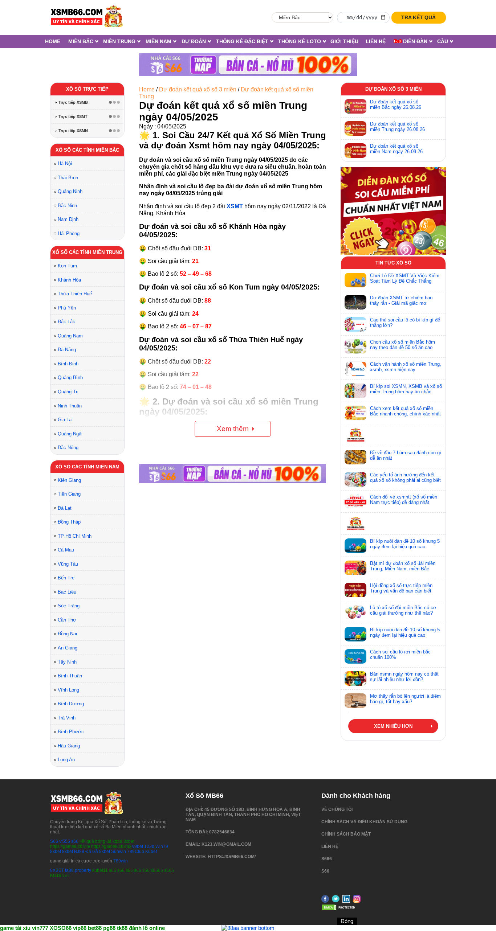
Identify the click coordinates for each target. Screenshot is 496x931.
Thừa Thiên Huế (75, 293)
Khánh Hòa (69, 280)
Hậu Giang (69, 746)
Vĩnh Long (68, 690)
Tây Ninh (67, 662)
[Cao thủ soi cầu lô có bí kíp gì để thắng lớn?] (355, 324)
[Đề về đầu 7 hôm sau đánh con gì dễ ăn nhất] (355, 457)
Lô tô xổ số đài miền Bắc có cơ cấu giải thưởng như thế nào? (403, 610)
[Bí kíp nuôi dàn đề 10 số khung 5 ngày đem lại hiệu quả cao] (355, 545)
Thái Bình (68, 177)
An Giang (67, 648)
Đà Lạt (65, 508)
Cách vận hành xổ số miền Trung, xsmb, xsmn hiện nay (405, 366)
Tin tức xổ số (393, 263)
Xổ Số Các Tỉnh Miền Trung (87, 252)
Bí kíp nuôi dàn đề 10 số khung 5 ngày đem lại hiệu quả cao (405, 543)
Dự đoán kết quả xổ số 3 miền (197, 89)
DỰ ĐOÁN (194, 41)
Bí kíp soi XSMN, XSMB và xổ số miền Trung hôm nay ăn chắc (406, 389)
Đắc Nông (68, 447)
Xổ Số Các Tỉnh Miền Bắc (87, 150)
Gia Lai (65, 419)
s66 (75, 841)
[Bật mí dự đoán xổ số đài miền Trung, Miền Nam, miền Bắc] (355, 568)
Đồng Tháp (69, 522)
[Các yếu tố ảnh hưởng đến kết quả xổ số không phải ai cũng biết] (355, 479)
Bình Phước (71, 731)
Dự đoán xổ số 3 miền (393, 89)
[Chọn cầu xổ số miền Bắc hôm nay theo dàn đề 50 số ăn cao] (355, 346)
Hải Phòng (69, 233)
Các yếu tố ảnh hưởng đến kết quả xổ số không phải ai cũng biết (405, 477)
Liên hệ (376, 41)
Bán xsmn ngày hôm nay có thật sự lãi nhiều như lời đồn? (404, 676)
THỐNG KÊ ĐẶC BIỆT (242, 41)
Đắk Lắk (66, 321)
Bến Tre (66, 578)
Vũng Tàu (68, 564)
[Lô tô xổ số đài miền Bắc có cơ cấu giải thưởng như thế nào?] (355, 612)
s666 (326, 858)
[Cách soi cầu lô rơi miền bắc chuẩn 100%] (355, 656)
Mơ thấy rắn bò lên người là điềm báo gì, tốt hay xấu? (405, 698)
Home (52, 41)
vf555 (64, 841)
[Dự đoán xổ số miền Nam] (355, 150)
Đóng (347, 921)
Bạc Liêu (67, 592)
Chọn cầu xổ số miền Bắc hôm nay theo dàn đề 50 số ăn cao (402, 344)
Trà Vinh (67, 718)
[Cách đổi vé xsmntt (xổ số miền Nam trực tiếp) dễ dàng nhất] (355, 501)
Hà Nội (65, 163)
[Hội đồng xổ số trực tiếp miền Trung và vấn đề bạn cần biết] (355, 590)
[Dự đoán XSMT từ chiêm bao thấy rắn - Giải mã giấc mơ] (355, 302)
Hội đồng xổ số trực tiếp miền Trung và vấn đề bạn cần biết (401, 588)
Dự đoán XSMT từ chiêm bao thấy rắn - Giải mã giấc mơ (401, 300)
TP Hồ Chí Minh (75, 536)
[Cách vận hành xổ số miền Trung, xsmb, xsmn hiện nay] (355, 368)
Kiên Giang (69, 480)
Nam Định (68, 219)
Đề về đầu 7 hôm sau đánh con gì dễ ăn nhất (405, 455)
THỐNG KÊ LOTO (299, 41)
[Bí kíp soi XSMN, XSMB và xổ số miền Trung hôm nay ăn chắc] (355, 391)
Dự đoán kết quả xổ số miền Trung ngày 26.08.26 (397, 126)
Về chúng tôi (337, 809)
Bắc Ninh (67, 205)
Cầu (442, 41)
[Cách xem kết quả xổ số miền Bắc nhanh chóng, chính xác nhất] (355, 413)
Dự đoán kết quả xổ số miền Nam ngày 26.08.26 (396, 148)
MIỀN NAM (158, 41)
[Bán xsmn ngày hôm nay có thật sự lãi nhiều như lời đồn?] (355, 678)
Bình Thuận (70, 675)
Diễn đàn (414, 41)
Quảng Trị (68, 391)
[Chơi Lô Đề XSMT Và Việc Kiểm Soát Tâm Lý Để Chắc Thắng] (355, 280)
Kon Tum (67, 265)
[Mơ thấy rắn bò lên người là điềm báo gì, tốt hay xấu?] (355, 700)
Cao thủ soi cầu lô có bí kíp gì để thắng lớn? (405, 322)
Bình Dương (71, 703)
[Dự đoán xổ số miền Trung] (355, 128)
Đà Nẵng (67, 349)
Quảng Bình (70, 377)
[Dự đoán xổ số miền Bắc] (355, 106)
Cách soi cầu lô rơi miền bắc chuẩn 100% (400, 654)
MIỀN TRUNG (119, 41)
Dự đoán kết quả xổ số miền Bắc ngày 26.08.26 (395, 104)
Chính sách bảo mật (346, 834)
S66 (54, 841)
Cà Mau (66, 550)
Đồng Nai (67, 633)
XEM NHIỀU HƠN (393, 726)
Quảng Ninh (70, 191)
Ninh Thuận (70, 406)
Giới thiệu (344, 41)
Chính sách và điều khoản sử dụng (364, 821)
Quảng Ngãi (70, 433)
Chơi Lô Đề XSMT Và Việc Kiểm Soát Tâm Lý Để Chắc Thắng (404, 278)
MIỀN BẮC (80, 41)
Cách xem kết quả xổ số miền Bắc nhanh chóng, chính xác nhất (405, 411)
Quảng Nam (70, 336)
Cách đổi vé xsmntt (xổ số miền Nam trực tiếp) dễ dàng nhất (403, 499)
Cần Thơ (67, 620)
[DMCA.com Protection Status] (339, 909)
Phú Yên (67, 308)
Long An (66, 759)
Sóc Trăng (69, 605)
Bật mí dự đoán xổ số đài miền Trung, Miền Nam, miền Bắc (402, 566)
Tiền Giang (69, 494)
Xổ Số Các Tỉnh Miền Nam (87, 466)
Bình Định (68, 363)
